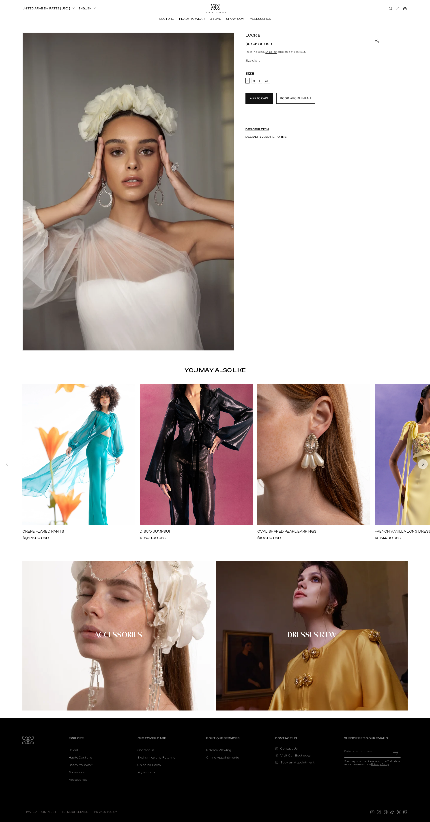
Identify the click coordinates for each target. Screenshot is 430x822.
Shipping (271, 51)
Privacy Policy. (380, 764)
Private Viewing (218, 750)
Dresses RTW (311, 635)
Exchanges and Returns (156, 757)
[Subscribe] (396, 752)
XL (267, 81)
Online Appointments (222, 757)
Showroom (77, 772)
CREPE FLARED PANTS (43, 531)
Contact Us (289, 748)
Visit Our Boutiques (295, 755)
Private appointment (39, 811)
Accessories (118, 635)
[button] (166, 19)
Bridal (73, 750)
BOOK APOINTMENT (296, 98)
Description (257, 129)
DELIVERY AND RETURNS (266, 137)
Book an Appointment (297, 762)
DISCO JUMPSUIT (156, 531)
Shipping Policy (149, 765)
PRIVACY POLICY (105, 811)
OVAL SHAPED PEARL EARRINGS (287, 531)
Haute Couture (80, 757)
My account (147, 772)
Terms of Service (75, 811)
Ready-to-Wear (81, 765)
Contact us (146, 750)
